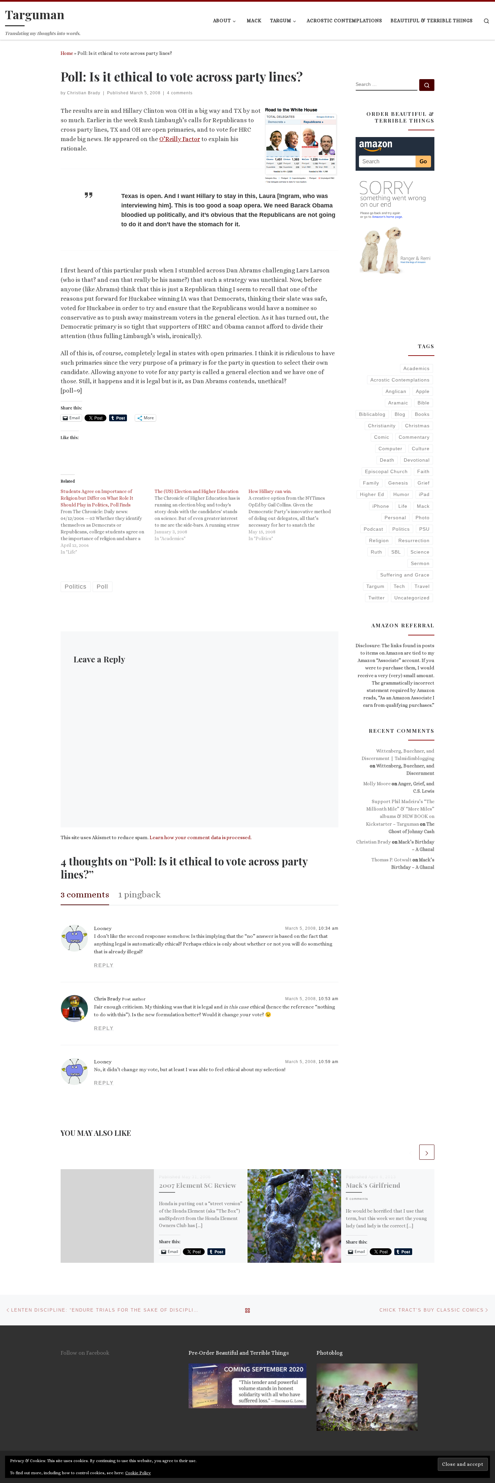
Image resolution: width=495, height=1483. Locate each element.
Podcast (373, 529)
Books (422, 414)
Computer (390, 448)
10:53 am (328, 998)
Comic (381, 437)
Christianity (382, 425)
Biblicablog (372, 414)
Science (420, 552)
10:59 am (328, 1061)
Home (67, 53)
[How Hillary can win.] (295, 515)
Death (387, 460)
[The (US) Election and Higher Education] (202, 515)
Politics (401, 529)
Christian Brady (83, 93)
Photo (423, 517)
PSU (424, 529)
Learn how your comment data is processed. (201, 837)
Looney (102, 928)
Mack (423, 506)
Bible (424, 402)
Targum (375, 586)
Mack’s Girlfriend (373, 1185)
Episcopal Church (386, 471)
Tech (399, 586)
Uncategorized (412, 597)
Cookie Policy (138, 1473)
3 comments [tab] (85, 894)
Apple (423, 391)
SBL (396, 552)
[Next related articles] (426, 1152)
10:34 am (328, 928)
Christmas (417, 425)
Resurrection (414, 540)
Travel (422, 586)
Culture (421, 448)
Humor (401, 494)
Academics (416, 368)
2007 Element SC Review (197, 1185)
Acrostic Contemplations (400, 380)
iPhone (380, 506)
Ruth (376, 552)
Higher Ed (372, 494)
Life (402, 506)
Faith (423, 471)
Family (371, 483)
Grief (424, 483)
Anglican (396, 391)
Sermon (420, 563)
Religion (379, 540)
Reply (104, 965)
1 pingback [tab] (139, 894)
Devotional (417, 460)
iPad (424, 494)
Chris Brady (107, 999)
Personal (395, 517)
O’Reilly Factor (179, 139)
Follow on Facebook (85, 1353)
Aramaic (398, 402)
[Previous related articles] (410, 1152)
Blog (400, 414)
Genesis (398, 483)
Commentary (414, 437)
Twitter (376, 597)
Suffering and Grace (405, 575)
